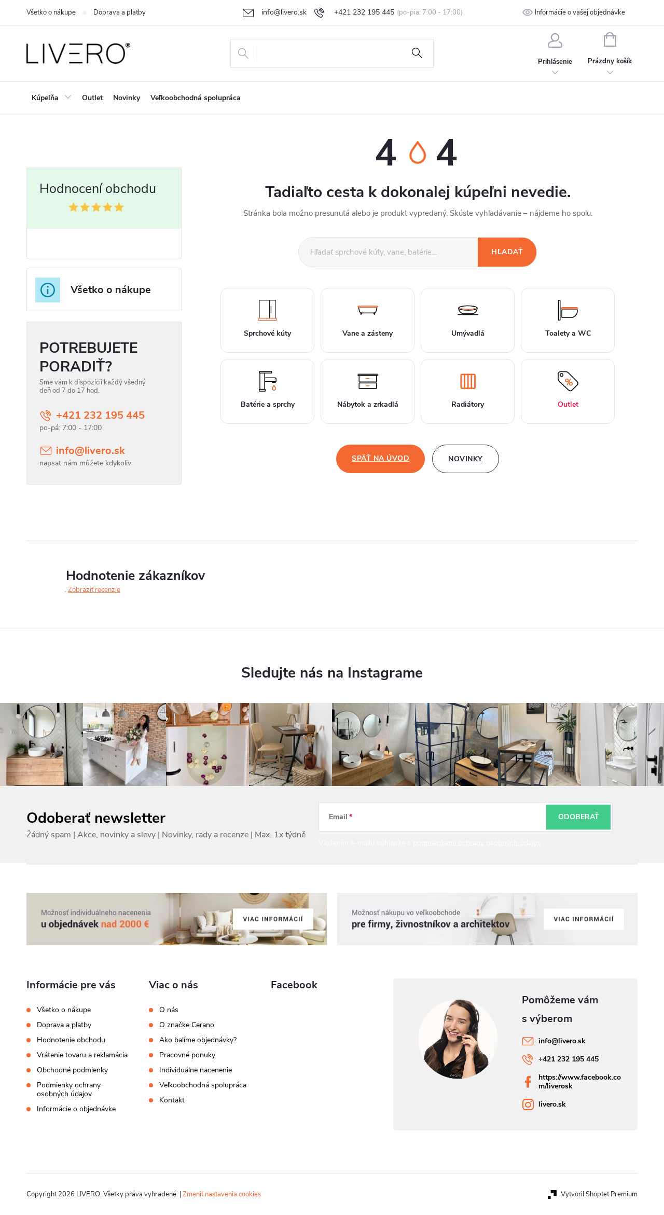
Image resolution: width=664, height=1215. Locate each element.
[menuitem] (51, 98)
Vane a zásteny (367, 333)
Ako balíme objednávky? (198, 1040)
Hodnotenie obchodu (71, 1040)
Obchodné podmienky (72, 1070)
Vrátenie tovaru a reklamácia (82, 1055)
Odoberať (578, 817)
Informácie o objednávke (76, 1109)
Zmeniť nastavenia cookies (222, 1194)
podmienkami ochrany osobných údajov (477, 843)
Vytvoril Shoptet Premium (599, 1194)
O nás (168, 1010)
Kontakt (172, 1100)
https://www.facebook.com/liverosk (579, 1081)
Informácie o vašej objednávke (580, 12)
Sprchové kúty (267, 333)
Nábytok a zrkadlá (367, 404)
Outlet (568, 404)
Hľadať (417, 53)
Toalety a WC (568, 333)
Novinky (465, 459)
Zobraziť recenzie (94, 590)
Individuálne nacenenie (195, 1070)
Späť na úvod (380, 458)
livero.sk (552, 1104)
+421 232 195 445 (100, 415)
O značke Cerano (186, 1025)
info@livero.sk (90, 451)
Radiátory (467, 404)
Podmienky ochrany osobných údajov (69, 1089)
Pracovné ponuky (187, 1055)
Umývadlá (468, 333)
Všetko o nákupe (51, 12)
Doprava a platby (119, 12)
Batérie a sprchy (268, 404)
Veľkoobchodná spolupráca (202, 1085)
